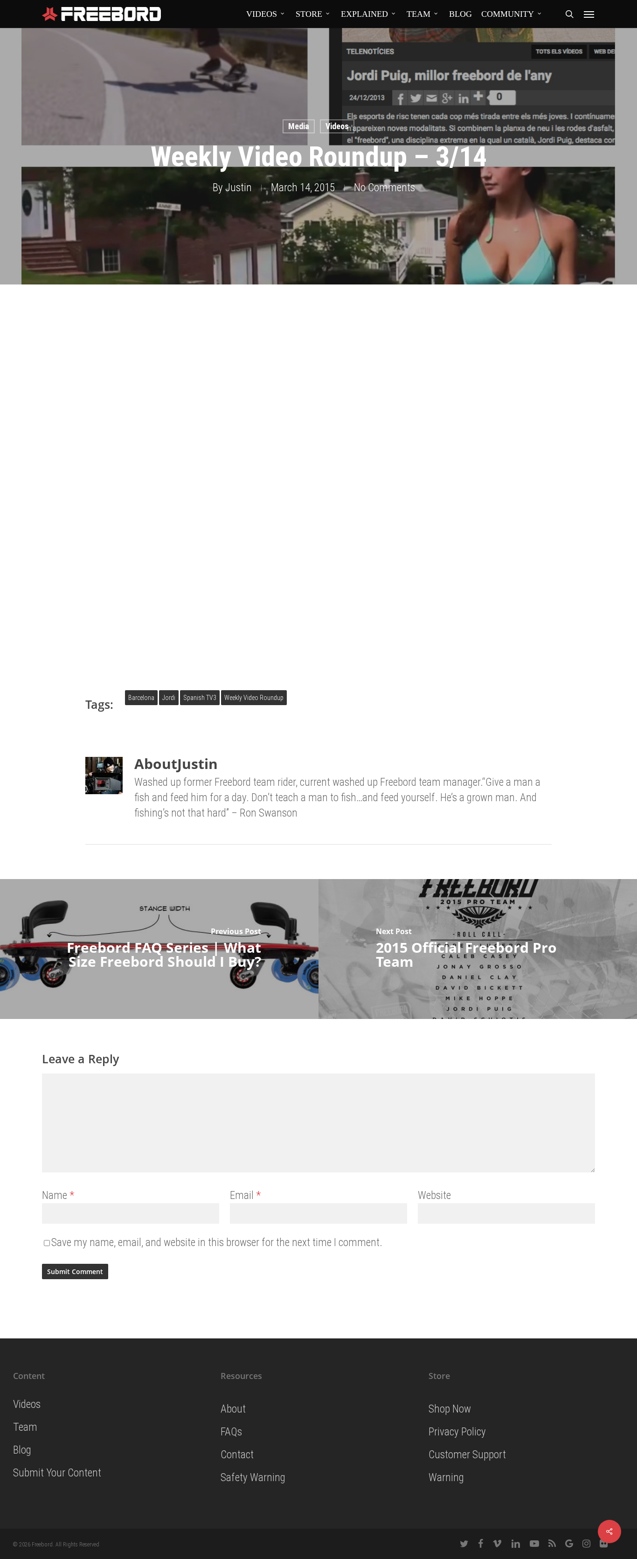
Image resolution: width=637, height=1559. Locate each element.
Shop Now (450, 1409)
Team (25, 1427)
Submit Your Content (57, 1473)
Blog (22, 1450)
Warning (446, 1477)
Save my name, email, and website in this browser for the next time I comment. (216, 1242)
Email (245, 1195)
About (233, 1409)
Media (298, 126)
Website (434, 1195)
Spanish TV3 (199, 697)
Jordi (168, 697)
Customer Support (467, 1454)
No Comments (384, 187)
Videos (337, 126)
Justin (238, 187)
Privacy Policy (457, 1432)
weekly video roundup (254, 697)
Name (58, 1195)
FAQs (231, 1432)
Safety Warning (253, 1477)
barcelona (141, 697)
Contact (237, 1454)
